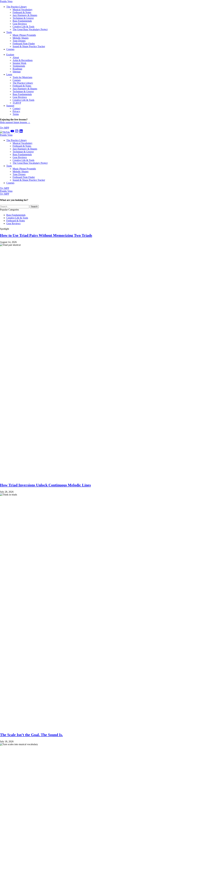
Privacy (16, 111)
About (16, 57)
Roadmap (17, 68)
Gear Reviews (20, 97)
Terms (16, 114)
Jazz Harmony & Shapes (25, 88)
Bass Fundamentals (22, 94)
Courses (17, 80)
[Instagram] (17, 132)
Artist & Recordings (23, 60)
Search (34, 206)
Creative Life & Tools (23, 100)
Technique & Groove (23, 91)
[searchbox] (14, 206)
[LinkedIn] (21, 132)
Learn (9, 74)
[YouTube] (12, 132)
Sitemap (17, 71)
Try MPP (4, 127)
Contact (16, 108)
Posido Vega (6, 1)
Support (10, 105)
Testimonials (19, 66)
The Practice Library (23, 83)
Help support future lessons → (15, 122)
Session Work (19, 63)
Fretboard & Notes (22, 85)
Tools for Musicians (22, 77)
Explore (10, 54)
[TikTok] (5, 132)
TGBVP (17, 102)
